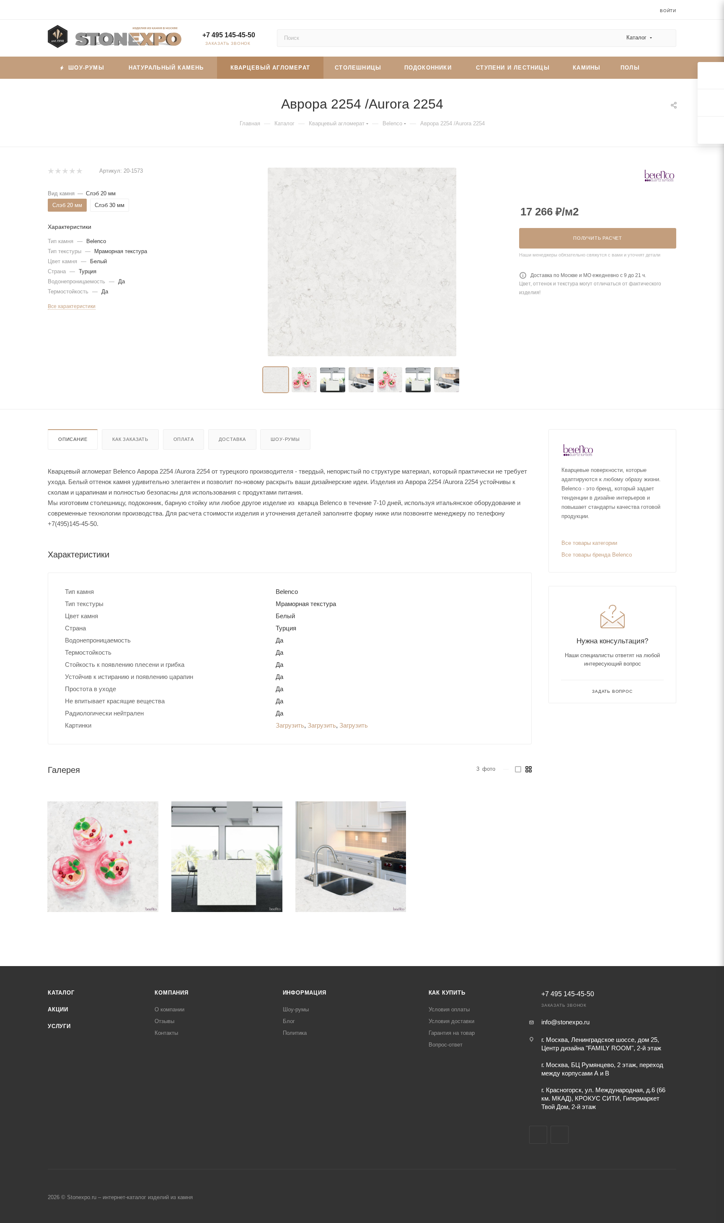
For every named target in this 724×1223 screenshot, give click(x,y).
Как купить (447, 993)
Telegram (538, 1135)
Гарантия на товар (452, 1033)
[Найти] (666, 38)
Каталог (61, 993)
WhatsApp (560, 1135)
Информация (304, 993)
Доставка (232, 439)
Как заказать (130, 439)
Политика (295, 1033)
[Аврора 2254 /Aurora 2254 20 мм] (362, 262)
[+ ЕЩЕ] (662, 68)
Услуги (59, 1026)
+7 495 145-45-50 (228, 35)
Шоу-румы (285, 439)
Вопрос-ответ (446, 1045)
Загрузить (290, 725)
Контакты (166, 1033)
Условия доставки (451, 1021)
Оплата (183, 439)
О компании (169, 1009)
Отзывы (164, 1021)
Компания (171, 993)
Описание (72, 439)
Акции (58, 1009)
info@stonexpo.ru (565, 1022)
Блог (289, 1021)
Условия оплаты (449, 1009)
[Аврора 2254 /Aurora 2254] (102, 856)
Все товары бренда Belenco (596, 555)
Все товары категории (589, 543)
